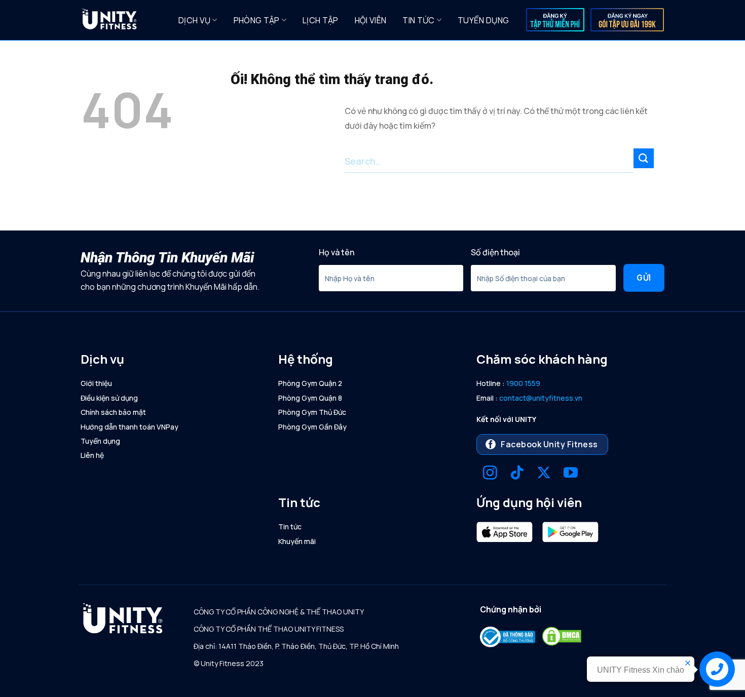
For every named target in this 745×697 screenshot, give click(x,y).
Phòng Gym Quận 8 (310, 398)
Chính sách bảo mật (113, 412)
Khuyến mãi (297, 541)
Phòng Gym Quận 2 (310, 383)
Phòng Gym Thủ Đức (312, 412)
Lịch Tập (321, 20)
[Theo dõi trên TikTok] (517, 474)
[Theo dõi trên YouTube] (571, 474)
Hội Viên (371, 20)
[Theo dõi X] (544, 474)
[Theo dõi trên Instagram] (490, 474)
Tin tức (418, 20)
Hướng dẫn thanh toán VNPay (129, 427)
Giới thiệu (96, 383)
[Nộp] (644, 158)
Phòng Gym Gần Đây (312, 427)
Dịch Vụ (194, 20)
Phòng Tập (257, 20)
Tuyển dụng (483, 20)
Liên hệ (92, 455)
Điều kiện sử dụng (109, 398)
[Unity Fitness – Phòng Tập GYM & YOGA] (122, 20)
